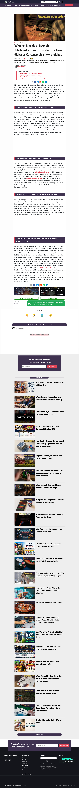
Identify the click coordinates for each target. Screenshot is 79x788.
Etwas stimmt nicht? (52, 298)
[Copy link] (32, 82)
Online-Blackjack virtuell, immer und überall (31, 77)
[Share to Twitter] (38, 82)
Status (23, 771)
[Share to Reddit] (40, 82)
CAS (15, 42)
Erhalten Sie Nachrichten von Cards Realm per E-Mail (22, 745)
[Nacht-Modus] (60, 2)
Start (23, 757)
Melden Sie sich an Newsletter (39, 359)
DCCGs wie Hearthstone (34, 178)
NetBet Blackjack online (41, 172)
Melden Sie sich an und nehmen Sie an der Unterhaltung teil (39, 324)
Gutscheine (24, 763)
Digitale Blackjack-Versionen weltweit (30, 75)
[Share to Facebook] (35, 82)
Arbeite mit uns (25, 765)
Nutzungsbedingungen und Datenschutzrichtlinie (13, 785)
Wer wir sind (24, 761)
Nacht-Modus (43, 761)
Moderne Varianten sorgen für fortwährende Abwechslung (35, 78)
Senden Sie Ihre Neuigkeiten (26, 298)
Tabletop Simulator (46, 268)
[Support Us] (6, 760)
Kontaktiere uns (25, 759)
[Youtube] (9, 760)
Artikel (18, 42)
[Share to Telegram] (46, 82)
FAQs (23, 769)
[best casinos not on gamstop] (67, 759)
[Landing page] (5, 2)
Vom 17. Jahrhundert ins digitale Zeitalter (31, 73)
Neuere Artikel (39, 734)
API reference (25, 767)
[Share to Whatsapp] (43, 82)
